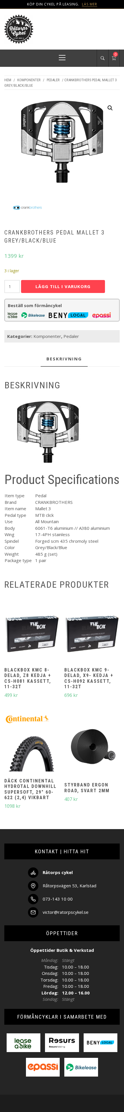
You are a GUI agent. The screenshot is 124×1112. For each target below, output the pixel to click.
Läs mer (89, 4)
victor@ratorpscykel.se (66, 912)
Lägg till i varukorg (63, 286)
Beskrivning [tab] (64, 359)
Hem (7, 80)
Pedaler (53, 80)
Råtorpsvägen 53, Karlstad (69, 885)
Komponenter (29, 80)
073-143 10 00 (58, 899)
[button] (110, 108)
